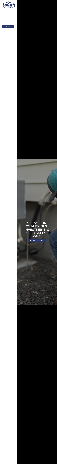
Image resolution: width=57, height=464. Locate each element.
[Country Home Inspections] (8, 4)
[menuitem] (8, 10)
